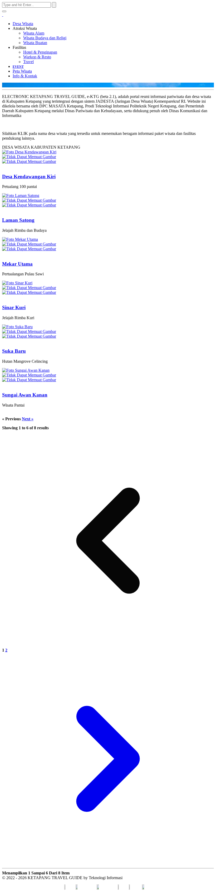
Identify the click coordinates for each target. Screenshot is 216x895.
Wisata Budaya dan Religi (44, 38)
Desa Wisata (23, 23)
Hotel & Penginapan (40, 52)
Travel (28, 61)
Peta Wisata (22, 71)
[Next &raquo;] (108, 863)
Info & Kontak (25, 76)
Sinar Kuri (14, 307)
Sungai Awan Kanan (24, 395)
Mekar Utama (17, 264)
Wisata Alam (33, 33)
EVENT (18, 67)
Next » (27, 419)
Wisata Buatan (35, 42)
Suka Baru (14, 351)
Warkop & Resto (37, 57)
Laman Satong (18, 220)
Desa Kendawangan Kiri (29, 176)
